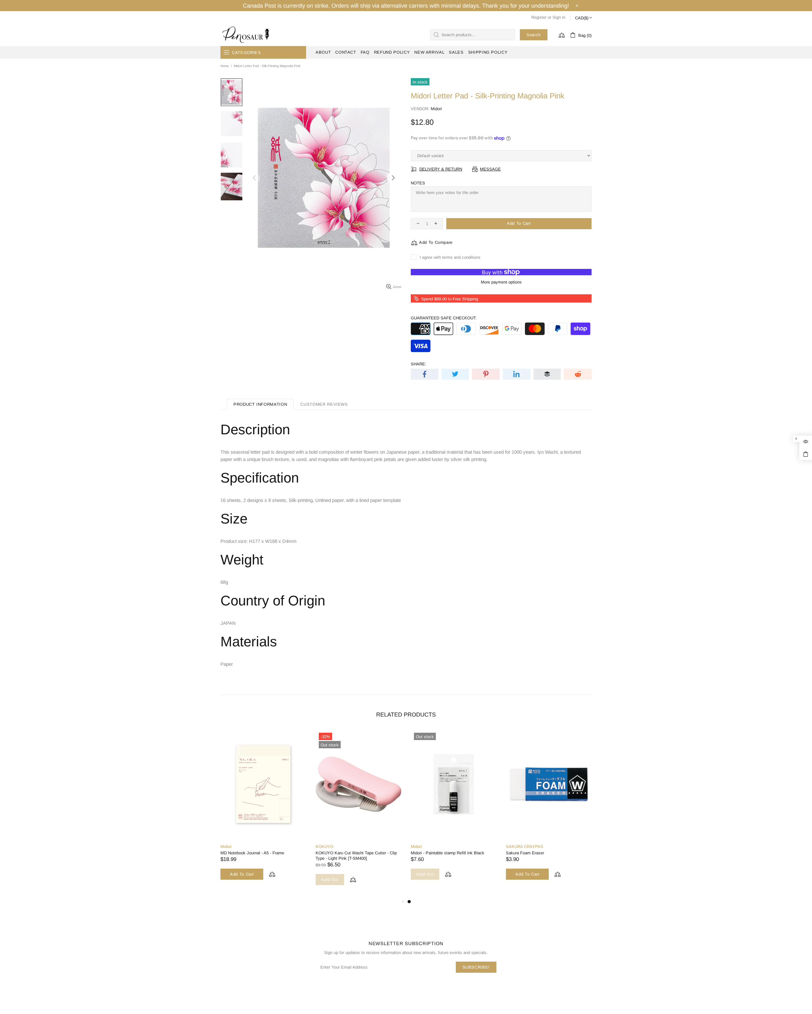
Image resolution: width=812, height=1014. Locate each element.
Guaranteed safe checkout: (444, 318)
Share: (418, 364)
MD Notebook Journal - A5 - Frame (486, 853)
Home (224, 66)
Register (539, 17)
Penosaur (247, 34)
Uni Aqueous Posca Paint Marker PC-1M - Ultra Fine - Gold (303, 856)
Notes (418, 183)
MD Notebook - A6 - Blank (383, 853)
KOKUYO (558, 846)
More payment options (501, 282)
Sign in (559, 17)
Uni (267, 846)
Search (534, 34)
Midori (436, 108)
